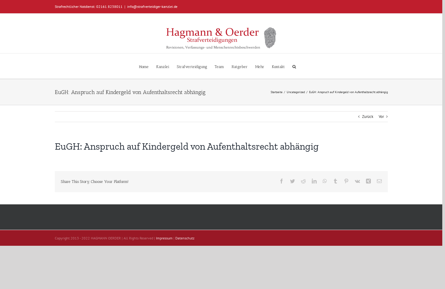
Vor (381, 116)
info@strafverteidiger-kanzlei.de (152, 6)
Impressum (164, 238)
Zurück (367, 116)
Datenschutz (184, 238)
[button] (294, 66)
